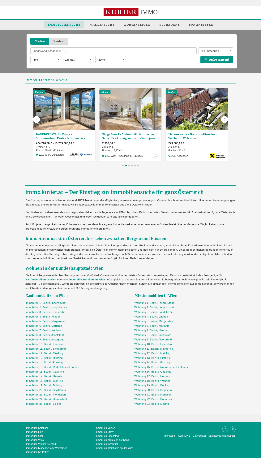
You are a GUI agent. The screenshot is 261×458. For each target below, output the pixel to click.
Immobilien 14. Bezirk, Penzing (44, 362)
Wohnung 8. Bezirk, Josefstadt (152, 334)
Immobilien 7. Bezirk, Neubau (43, 330)
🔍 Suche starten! (217, 59)
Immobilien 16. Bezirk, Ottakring (44, 371)
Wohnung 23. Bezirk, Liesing (151, 403)
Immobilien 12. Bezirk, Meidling (44, 353)
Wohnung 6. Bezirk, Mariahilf (151, 325)
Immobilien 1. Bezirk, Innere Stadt (45, 302)
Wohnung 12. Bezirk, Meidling (152, 353)
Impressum (169, 435)
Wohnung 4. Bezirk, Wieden (151, 316)
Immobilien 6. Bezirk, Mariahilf (43, 325)
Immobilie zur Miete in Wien (87, 279)
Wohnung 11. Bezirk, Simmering (153, 348)
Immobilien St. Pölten (37, 452)
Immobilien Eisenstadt (107, 435)
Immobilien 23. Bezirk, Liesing (43, 403)
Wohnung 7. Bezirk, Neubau (151, 330)
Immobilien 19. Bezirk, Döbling (43, 385)
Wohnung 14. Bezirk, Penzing (152, 362)
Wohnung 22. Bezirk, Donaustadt (154, 399)
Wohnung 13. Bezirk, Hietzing (152, 357)
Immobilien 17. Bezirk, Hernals (43, 376)
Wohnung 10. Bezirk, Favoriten (153, 344)
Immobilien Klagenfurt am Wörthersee (46, 448)
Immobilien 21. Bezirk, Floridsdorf (45, 394)
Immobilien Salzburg (36, 427)
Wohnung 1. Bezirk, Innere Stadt (154, 302)
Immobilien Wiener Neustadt (41, 444)
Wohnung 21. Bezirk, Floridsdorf (153, 394)
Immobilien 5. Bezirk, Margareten (45, 321)
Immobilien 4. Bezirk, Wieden (43, 316)
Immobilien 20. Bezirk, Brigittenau (45, 389)
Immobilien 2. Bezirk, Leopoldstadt (46, 307)
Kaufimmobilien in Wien (40, 279)
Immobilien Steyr (104, 431)
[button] (36, 119)
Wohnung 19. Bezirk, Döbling (151, 385)
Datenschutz (199, 435)
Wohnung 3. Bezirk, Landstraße (153, 311)
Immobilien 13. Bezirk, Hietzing (44, 357)
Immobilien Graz (34, 435)
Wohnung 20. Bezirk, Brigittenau (153, 389)
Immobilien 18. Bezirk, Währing (44, 380)
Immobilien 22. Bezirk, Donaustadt (46, 399)
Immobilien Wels (34, 440)
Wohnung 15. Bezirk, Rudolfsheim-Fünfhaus (161, 367)
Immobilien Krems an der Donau (112, 440)
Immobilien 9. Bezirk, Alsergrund (44, 339)
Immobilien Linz (34, 431)
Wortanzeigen (137, 24)
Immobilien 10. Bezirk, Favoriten (44, 344)
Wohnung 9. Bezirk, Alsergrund (153, 339)
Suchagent (169, 24)
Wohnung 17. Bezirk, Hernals (152, 376)
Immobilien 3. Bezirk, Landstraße (45, 311)
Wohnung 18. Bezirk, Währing (152, 380)
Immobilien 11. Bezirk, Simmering (45, 348)
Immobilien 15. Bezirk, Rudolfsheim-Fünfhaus (52, 367)
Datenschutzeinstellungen (222, 435)
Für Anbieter (201, 24)
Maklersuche (102, 24)
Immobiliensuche (64, 24)
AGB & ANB (184, 435)
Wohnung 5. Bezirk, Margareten (153, 321)
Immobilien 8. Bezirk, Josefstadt (44, 334)
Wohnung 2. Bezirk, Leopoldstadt (154, 307)
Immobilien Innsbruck (106, 444)
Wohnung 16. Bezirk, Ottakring (152, 371)
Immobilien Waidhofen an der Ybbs (114, 448)
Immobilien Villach (105, 427)
